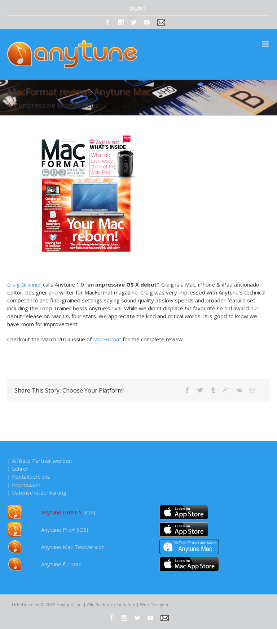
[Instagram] (121, 22)
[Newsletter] (161, 22)
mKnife (177, 605)
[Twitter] (134, 22)
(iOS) (68, 512)
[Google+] (226, 390)
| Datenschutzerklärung (36, 492)
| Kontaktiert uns (28, 476)
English (137, 7)
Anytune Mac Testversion (73, 546)
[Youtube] (147, 22)
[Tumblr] (213, 390)
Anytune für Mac (61, 564)
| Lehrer (17, 468)
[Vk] (239, 390)
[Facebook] (108, 22)
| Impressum (23, 484)
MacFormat (107, 339)
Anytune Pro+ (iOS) (64, 529)
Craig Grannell (24, 284)
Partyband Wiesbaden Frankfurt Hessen (224, 605)
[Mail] (252, 390)
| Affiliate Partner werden (39, 460)
